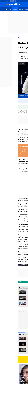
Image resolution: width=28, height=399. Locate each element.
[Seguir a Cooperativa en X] (13, 1)
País (10, 9)
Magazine (15, 9)
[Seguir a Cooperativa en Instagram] (15, 1)
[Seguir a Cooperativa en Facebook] (11, 1)
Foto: (20, 63)
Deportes (21, 9)
